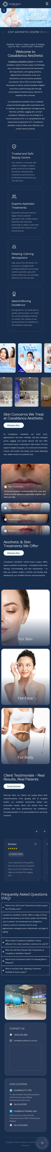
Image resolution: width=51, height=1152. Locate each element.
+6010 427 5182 (21, 1034)
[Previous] (37, 831)
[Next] (3, 17)
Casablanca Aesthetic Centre (20, 62)
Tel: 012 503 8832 (21, 1125)
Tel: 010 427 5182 (20, 1104)
